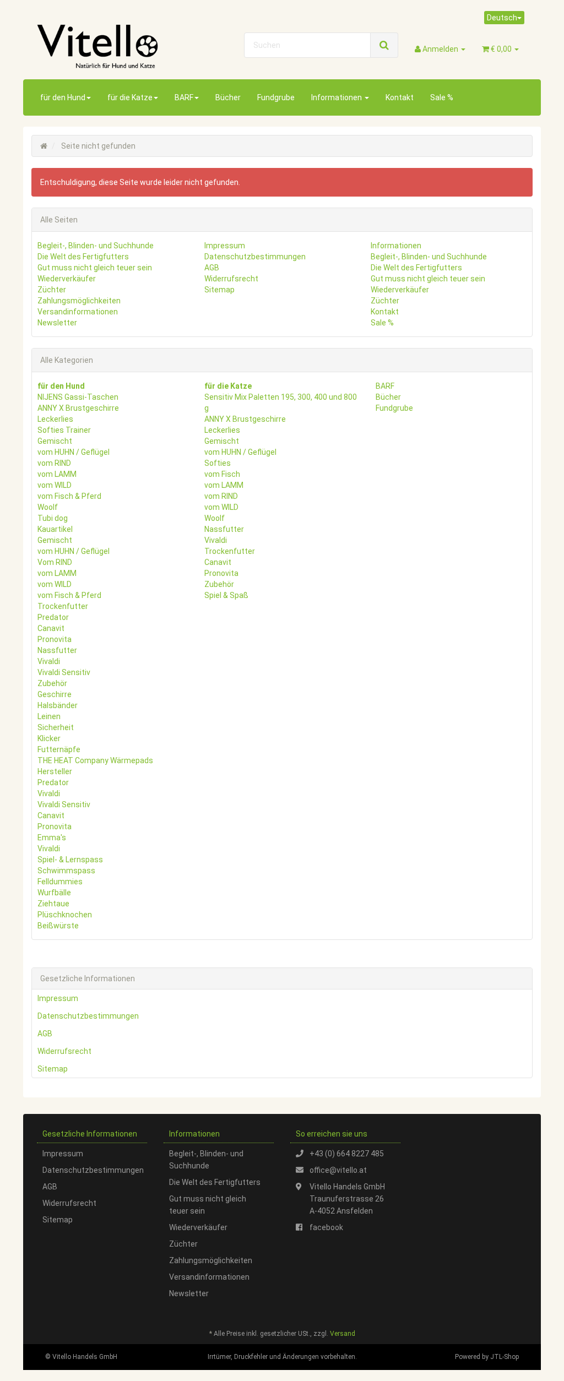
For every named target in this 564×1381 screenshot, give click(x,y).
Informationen (337, 97)
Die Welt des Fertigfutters (83, 256)
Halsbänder (57, 705)
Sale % (441, 97)
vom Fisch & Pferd (69, 496)
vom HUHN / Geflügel (73, 452)
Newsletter (57, 322)
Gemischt (54, 441)
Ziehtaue (53, 903)
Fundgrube (276, 97)
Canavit (50, 628)
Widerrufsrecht (231, 278)
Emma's (51, 837)
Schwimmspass (66, 870)
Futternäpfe (58, 749)
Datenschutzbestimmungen (255, 256)
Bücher (228, 97)
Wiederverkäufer (66, 278)
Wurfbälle (54, 892)
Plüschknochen (64, 914)
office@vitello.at (338, 1170)
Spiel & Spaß (226, 595)
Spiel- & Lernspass (70, 859)
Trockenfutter (62, 606)
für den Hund (62, 97)
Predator (53, 617)
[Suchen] (384, 45)
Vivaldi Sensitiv (63, 672)
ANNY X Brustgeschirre (78, 408)
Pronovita (54, 639)
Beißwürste (58, 925)
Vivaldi (48, 661)
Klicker (49, 738)
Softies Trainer (64, 430)
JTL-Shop (504, 1357)
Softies (217, 463)
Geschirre (54, 694)
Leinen (49, 716)
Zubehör (52, 683)
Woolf (47, 507)
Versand (342, 1333)
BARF (184, 97)
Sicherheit (55, 727)
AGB (211, 267)
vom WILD (54, 485)
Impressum (224, 245)
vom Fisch (222, 474)
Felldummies (60, 881)
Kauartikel (55, 529)
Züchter (51, 289)
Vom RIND (54, 562)
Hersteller (54, 771)
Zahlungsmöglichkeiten (79, 300)
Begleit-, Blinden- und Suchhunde (95, 245)
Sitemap (219, 289)
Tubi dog (52, 518)
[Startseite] (43, 146)
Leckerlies (55, 419)
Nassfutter (57, 650)
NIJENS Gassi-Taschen (77, 397)
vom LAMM (57, 474)
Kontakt (400, 97)
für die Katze (130, 97)
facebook (326, 1227)
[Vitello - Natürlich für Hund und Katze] (113, 46)
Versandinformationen (77, 311)
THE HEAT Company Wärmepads (95, 760)
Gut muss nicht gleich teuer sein (94, 267)
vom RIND (54, 463)
